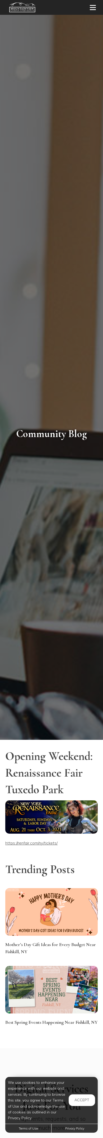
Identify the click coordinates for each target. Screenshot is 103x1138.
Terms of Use (28, 1128)
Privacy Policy (74, 1128)
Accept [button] (81, 1100)
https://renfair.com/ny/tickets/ (31, 843)
